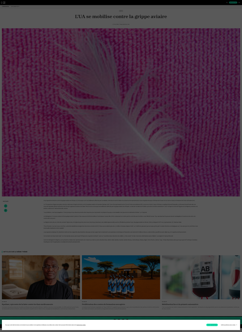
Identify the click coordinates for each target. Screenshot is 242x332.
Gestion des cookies (81, 325)
